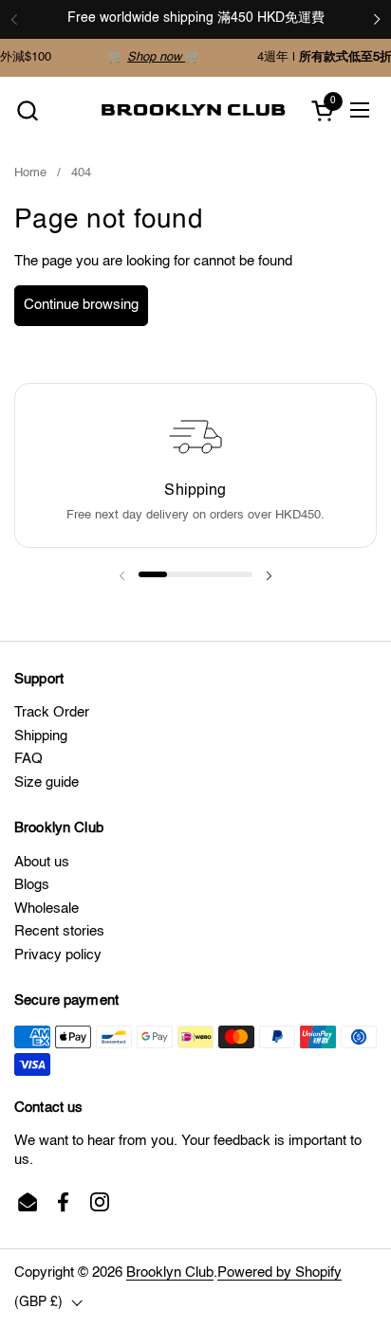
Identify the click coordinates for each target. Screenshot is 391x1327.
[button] (27, 110)
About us (41, 862)
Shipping (40, 736)
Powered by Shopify (279, 1272)
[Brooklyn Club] (194, 110)
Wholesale (46, 908)
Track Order (51, 712)
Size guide (46, 782)
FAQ (28, 759)
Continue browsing (81, 305)
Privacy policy (58, 955)
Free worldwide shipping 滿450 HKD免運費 (196, 18)
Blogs (31, 885)
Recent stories (59, 931)
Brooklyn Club (170, 1272)
